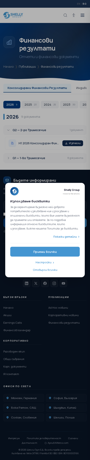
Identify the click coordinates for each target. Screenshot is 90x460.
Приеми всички (45, 252)
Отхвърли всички (45, 269)
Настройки (43, 262)
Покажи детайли (65, 236)
